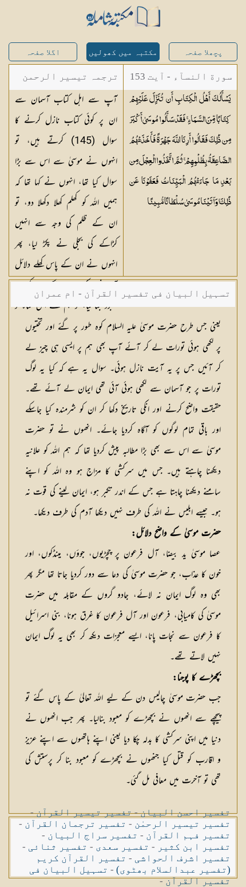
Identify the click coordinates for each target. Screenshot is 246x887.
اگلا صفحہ (43, 52)
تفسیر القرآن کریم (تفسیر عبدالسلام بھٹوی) (133, 864)
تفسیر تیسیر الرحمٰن (182, 823)
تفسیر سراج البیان (92, 835)
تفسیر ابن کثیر (194, 846)
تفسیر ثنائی (58, 846)
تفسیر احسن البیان (185, 812)
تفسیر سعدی (122, 846)
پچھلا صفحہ (203, 52)
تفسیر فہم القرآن (188, 835)
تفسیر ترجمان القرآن (75, 823)
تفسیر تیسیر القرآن (84, 812)
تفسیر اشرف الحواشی (182, 858)
